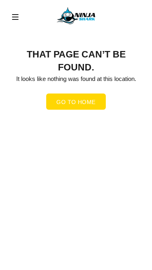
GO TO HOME (75, 102)
